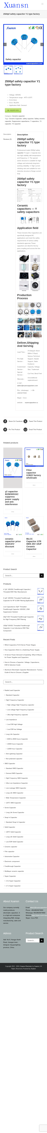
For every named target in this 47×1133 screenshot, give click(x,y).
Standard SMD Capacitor (14, 768)
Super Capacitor (10, 876)
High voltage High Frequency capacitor (20, 705)
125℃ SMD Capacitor (13, 803)
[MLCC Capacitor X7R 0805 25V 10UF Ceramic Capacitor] (34, 525)
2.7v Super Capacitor (13, 886)
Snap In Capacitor (11, 817)
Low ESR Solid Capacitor (14, 842)
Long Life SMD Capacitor (14, 793)
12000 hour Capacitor (14, 749)
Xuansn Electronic (26, 966)
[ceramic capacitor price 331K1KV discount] (12, 525)
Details (13, 511)
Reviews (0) (7, 139)
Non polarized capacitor (14, 759)
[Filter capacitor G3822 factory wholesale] (34, 457)
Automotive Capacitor (12, 856)
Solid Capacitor (10, 827)
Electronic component (12, 861)
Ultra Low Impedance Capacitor (17, 783)
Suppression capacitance (20, 121)
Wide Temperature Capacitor (16, 798)
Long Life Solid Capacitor (14, 837)
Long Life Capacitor (12, 734)
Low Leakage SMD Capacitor (16, 788)
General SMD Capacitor (14, 773)
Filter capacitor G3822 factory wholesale (33, 474)
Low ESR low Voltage (14, 729)
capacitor (20, 153)
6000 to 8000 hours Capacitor (17, 739)
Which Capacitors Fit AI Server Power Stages (20, 645)
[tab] (8, 134)
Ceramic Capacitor (15, 118)
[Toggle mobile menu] (42, 4)
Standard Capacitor (12, 695)
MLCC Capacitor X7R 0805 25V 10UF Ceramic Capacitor (34, 544)
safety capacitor (28, 118)
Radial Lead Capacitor (12, 690)
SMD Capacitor (10, 763)
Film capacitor (9, 851)
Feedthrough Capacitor (13, 866)
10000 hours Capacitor (15, 744)
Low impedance (11, 719)
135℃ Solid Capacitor (13, 832)
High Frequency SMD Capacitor (17, 778)
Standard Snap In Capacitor (15, 822)
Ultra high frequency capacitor (17, 715)
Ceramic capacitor (18, 116)
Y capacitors (34, 121)
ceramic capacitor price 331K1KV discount (13, 543)
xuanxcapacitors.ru (31, 402)
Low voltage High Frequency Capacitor (20, 710)
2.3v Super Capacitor (13, 881)
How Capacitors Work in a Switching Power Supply (22, 650)
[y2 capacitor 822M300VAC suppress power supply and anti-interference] (12, 468)
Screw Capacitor (10, 807)
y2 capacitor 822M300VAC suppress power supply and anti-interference (12, 497)
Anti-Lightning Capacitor (14, 754)
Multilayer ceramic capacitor (14, 871)
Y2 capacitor (16, 124)
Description (7, 134)
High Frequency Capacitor (15, 700)
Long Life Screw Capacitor (15, 812)
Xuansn (36, 966)
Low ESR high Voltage (15, 724)
